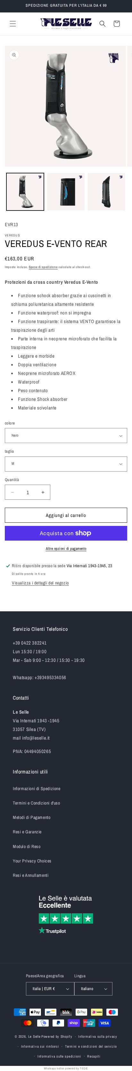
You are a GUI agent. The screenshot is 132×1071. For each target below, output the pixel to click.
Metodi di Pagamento (31, 817)
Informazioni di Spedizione (37, 788)
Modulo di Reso (26, 846)
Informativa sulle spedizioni (59, 1056)
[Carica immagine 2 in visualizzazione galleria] (66, 191)
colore (10, 423)
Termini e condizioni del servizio (91, 1046)
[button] (13, 24)
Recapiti (94, 1056)
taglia (9, 451)
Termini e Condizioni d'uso (36, 803)
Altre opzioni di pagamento (66, 548)
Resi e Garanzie (27, 832)
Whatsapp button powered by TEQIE (66, 1068)
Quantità (12, 479)
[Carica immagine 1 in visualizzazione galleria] (25, 191)
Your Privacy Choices (32, 861)
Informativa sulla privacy (97, 1036)
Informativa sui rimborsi (40, 1046)
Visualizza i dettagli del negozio (40, 583)
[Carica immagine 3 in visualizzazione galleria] (106, 191)
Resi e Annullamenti (30, 875)
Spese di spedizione (43, 267)
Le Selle (34, 1036)
